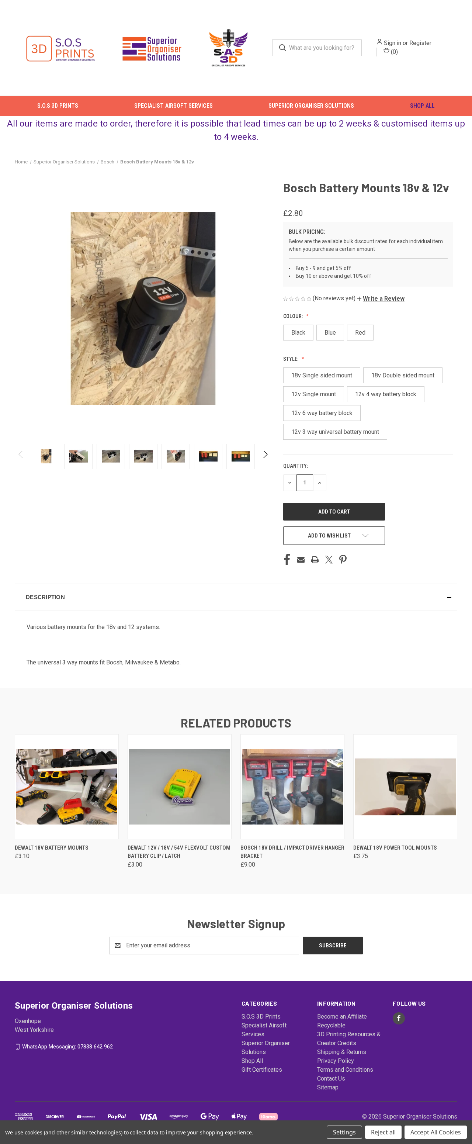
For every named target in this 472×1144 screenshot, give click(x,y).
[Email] (301, 559)
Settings (344, 1132)
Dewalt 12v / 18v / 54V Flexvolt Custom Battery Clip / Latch (179, 851)
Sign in (392, 42)
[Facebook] (287, 559)
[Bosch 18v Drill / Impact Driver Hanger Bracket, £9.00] (292, 786)
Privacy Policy (335, 1060)
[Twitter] (329, 559)
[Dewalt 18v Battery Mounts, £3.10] (66, 786)
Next (264, 456)
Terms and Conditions (345, 1069)
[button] (381, 298)
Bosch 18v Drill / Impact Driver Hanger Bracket (292, 851)
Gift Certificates (262, 1069)
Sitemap (328, 1087)
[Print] (315, 559)
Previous (21, 456)
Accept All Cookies (435, 1132)
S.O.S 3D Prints (57, 105)
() (393, 51)
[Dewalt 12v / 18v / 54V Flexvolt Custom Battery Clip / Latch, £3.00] (179, 786)
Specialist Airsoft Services (173, 105)
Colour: (293, 316)
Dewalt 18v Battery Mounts (51, 847)
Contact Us (331, 1078)
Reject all (383, 1132)
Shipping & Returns (341, 1051)
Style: (291, 359)
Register (420, 42)
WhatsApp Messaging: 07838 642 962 (67, 1046)
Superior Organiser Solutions (311, 105)
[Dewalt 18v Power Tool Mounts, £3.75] (405, 786)
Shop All (422, 105)
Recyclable (331, 1025)
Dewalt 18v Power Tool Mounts (395, 847)
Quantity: (295, 466)
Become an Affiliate (342, 1016)
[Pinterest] (343, 559)
